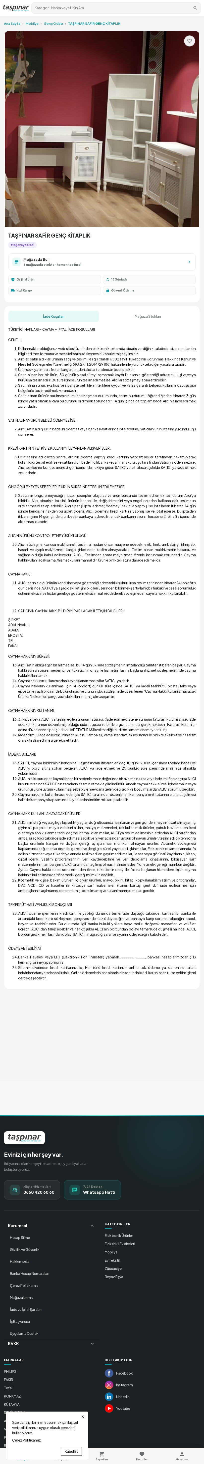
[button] (51, 1226)
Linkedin (123, 1396)
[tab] (53, 316)
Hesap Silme (20, 1237)
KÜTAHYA (11, 1404)
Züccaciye (113, 1268)
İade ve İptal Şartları (26, 1309)
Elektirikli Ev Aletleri (120, 1243)
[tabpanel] (102, 653)
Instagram (124, 1385)
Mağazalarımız (22, 1297)
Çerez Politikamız (24, 1285)
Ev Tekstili (112, 1260)
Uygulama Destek (24, 1333)
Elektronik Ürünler (119, 1235)
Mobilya (32, 23)
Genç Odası (53, 23)
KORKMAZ (12, 1396)
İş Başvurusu (20, 1321)
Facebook (124, 1373)
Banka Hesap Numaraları (29, 1273)
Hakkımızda (19, 1261)
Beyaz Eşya (114, 1276)
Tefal (8, 1388)
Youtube (123, 1408)
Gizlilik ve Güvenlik (25, 1249)
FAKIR (8, 1379)
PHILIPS (10, 1371)
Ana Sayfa (12, 23)
